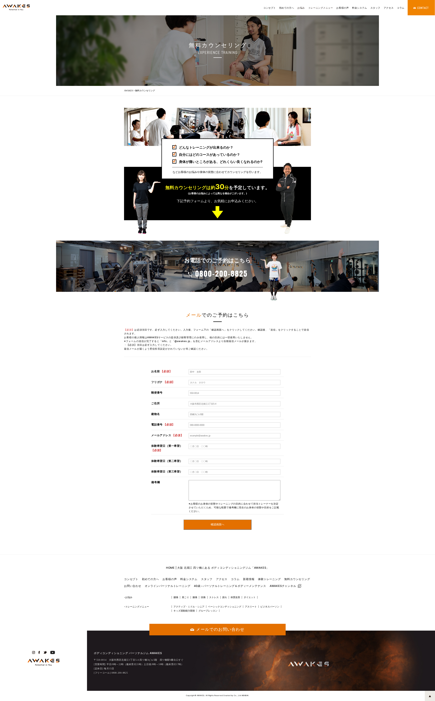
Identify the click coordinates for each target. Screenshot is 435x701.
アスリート (251, 606)
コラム (400, 7)
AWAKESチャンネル (283, 586)
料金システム (359, 7)
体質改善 (235, 597)
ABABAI (245, 695)
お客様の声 (342, 7)
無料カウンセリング (297, 579)
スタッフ (375, 7)
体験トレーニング (269, 579)
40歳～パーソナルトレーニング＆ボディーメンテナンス (230, 586)
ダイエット (250, 597)
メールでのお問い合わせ (220, 629)
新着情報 (248, 579)
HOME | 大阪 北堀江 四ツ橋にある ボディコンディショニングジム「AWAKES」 (217, 567)
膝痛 (195, 597)
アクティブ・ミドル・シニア (188, 606)
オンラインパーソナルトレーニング (167, 586)
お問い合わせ (132, 586)
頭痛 (203, 597)
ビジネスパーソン (269, 606)
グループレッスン (208, 611)
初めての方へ (286, 7)
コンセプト (269, 7)
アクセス (389, 7)
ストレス (214, 597)
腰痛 (175, 597)
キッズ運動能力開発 (184, 611)
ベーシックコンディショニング (224, 606)
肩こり (185, 597)
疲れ (224, 597)
